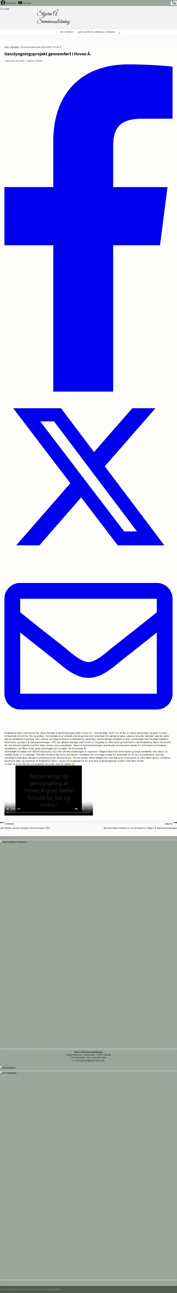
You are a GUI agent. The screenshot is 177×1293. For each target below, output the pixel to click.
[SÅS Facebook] (88, 841)
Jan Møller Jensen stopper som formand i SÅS (25, 826)
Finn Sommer (54, 1289)
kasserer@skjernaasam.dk (91, 1060)
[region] (126, 18)
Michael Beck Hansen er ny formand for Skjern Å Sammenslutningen (140, 826)
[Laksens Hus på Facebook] (88, 1073)
